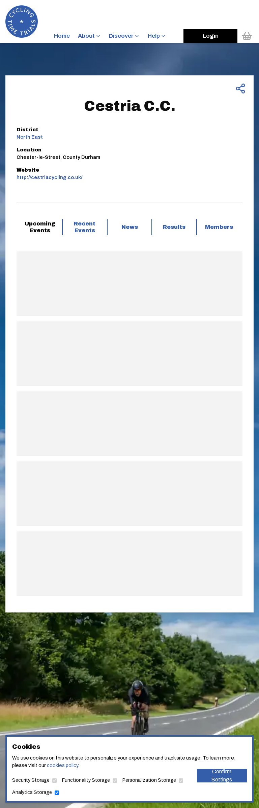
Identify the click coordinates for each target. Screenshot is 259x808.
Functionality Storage (86, 780)
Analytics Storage (32, 792)
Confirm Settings (221, 775)
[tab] (40, 227)
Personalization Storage (149, 780)
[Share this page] (240, 88)
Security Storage (31, 780)
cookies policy (62, 765)
